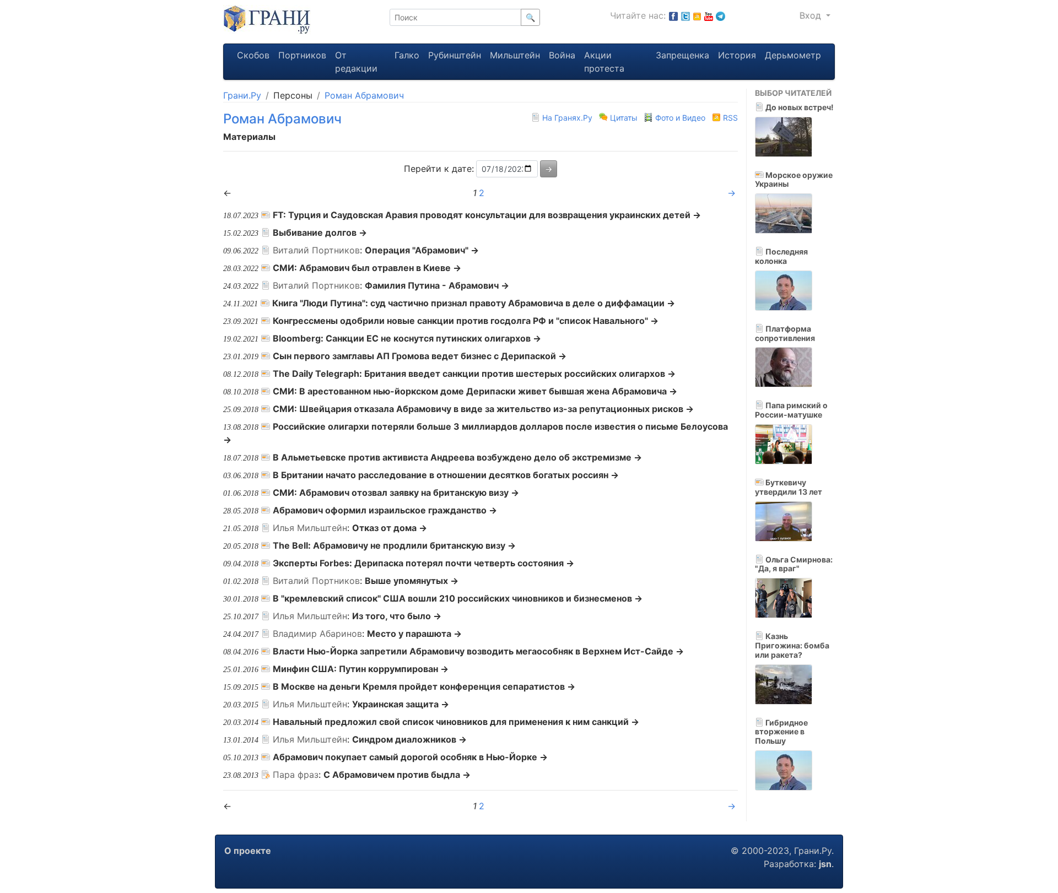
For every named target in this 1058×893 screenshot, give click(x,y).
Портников (302, 55)
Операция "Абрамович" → (422, 250)
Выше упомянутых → (411, 580)
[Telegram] (720, 15)
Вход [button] (812, 15)
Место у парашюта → (414, 633)
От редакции (356, 62)
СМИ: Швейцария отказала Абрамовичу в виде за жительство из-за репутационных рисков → (483, 408)
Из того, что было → (396, 615)
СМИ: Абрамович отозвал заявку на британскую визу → (396, 492)
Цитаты (624, 117)
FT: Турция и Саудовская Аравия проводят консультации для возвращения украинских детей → (487, 214)
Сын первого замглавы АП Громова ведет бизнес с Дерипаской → (419, 355)
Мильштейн (515, 55)
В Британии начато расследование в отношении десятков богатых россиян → (446, 474)
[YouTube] (708, 15)
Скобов (253, 55)
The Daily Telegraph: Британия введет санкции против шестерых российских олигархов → (474, 373)
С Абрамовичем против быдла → (397, 774)
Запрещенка (682, 55)
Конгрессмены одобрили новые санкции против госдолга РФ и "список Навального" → (465, 320)
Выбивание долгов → (320, 232)
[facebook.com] (673, 15)
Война (562, 55)
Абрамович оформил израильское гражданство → (385, 510)
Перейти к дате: (439, 168)
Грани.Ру (242, 95)
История (737, 55)
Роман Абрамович (364, 95)
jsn (825, 863)
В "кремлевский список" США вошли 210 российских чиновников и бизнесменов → (458, 598)
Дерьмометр (793, 55)
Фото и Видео (680, 117)
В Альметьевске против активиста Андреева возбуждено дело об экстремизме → (457, 457)
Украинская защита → (400, 704)
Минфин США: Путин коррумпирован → (361, 668)
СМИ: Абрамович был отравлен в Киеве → (367, 267)
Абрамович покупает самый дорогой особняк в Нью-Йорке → (410, 756)
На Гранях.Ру (567, 117)
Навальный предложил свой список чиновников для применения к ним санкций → (456, 721)
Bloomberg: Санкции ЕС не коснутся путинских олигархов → (407, 338)
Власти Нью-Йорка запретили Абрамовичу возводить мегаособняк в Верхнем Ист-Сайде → (478, 651)
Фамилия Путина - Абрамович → (437, 285)
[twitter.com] (685, 15)
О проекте (247, 850)
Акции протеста (604, 62)
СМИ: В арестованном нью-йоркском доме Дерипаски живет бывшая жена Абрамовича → (475, 391)
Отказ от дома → (389, 527)
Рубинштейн (454, 55)
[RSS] (697, 15)
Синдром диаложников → (409, 739)
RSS (729, 117)
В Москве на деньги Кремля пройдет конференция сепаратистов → (424, 686)
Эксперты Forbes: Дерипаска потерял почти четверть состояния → (423, 563)
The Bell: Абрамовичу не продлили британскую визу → (394, 545)
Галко (407, 55)
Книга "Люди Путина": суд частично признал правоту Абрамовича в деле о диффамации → (473, 303)
